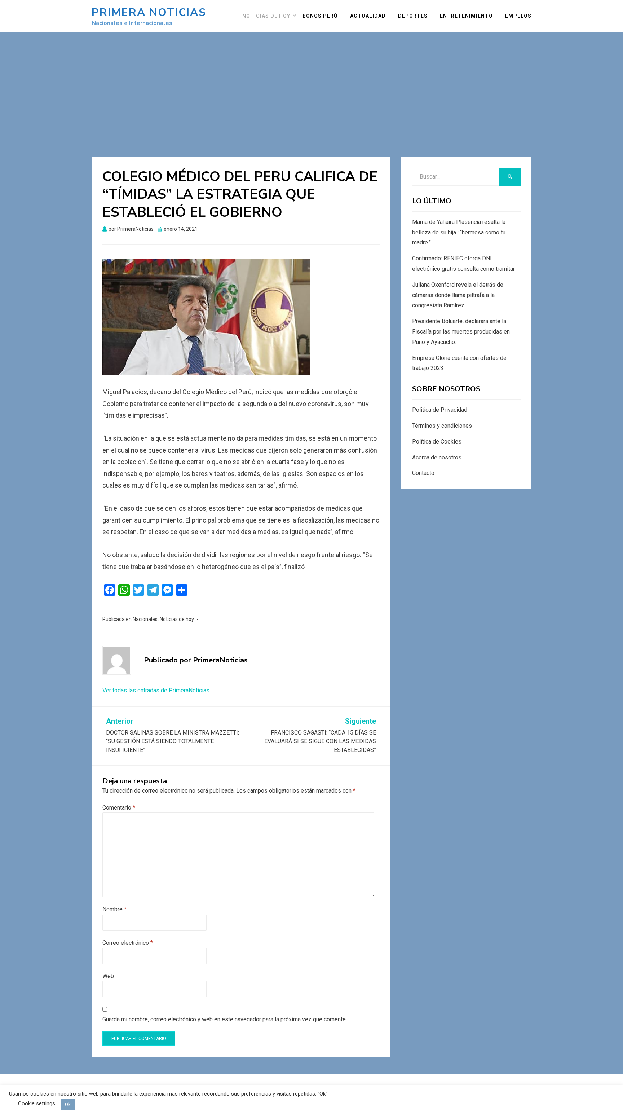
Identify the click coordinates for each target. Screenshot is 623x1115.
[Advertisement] (311, 86)
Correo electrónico (127, 942)
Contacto (423, 473)
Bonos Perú (320, 16)
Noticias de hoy (266, 16)
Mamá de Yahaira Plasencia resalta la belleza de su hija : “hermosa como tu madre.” (458, 232)
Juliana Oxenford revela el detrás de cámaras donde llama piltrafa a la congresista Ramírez (457, 295)
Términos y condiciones (442, 425)
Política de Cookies (436, 441)
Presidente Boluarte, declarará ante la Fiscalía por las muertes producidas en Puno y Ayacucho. (461, 331)
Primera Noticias (149, 12)
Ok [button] (68, 1104)
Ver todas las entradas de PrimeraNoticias (155, 690)
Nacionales (145, 619)
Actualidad (368, 16)
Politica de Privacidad (439, 409)
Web (108, 976)
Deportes (413, 16)
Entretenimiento (466, 16)
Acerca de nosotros (436, 457)
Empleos (518, 16)
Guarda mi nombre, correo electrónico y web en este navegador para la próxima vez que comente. (224, 1019)
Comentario (118, 807)
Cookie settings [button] (36, 1103)
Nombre (114, 909)
